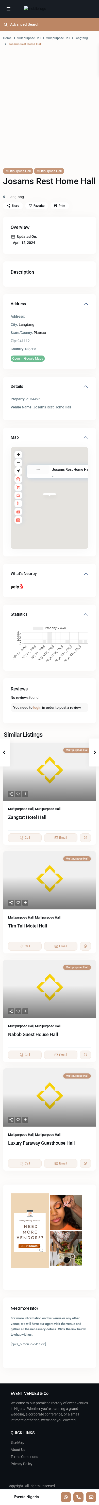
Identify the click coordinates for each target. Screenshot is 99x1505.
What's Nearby (24, 573)
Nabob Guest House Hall (33, 1034)
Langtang (81, 38)
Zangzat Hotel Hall (27, 817)
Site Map (17, 1442)
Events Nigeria (26, 1497)
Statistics (19, 614)
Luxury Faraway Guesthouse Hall (41, 1143)
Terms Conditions (24, 1457)
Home (7, 38)
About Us (18, 1450)
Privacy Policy (21, 1464)
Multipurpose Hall (29, 38)
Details (17, 386)
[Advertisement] (49, 112)
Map (15, 437)
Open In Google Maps (27, 358)
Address (18, 303)
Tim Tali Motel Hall (27, 925)
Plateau (40, 333)
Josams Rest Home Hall (71, 469)
